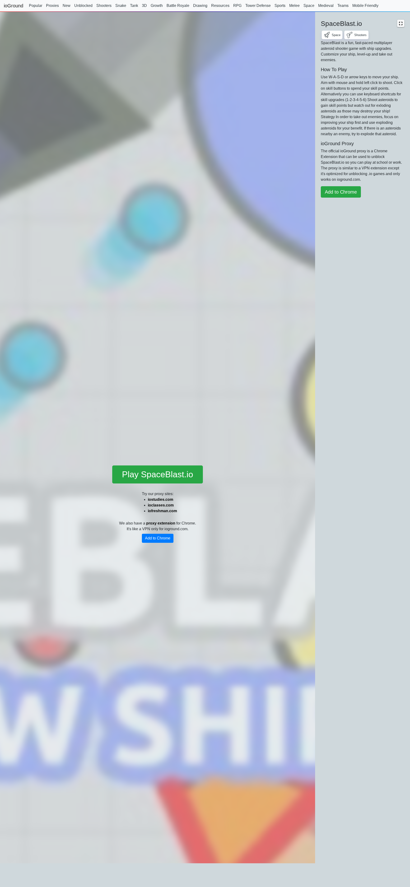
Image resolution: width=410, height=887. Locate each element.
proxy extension (160, 523)
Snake (120, 6)
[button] (400, 23)
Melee (294, 6)
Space (308, 6)
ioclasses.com (161, 505)
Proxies (52, 6)
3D (144, 6)
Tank (134, 6)
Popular (35, 6)
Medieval (326, 6)
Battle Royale (178, 6)
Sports (280, 6)
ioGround (13, 5)
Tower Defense (258, 6)
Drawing (200, 6)
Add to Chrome (157, 538)
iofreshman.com (162, 511)
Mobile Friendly (365, 6)
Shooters (104, 6)
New (66, 6)
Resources (220, 6)
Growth (157, 6)
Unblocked (83, 6)
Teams (343, 6)
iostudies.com (160, 499)
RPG (237, 6)
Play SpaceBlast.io (157, 474)
